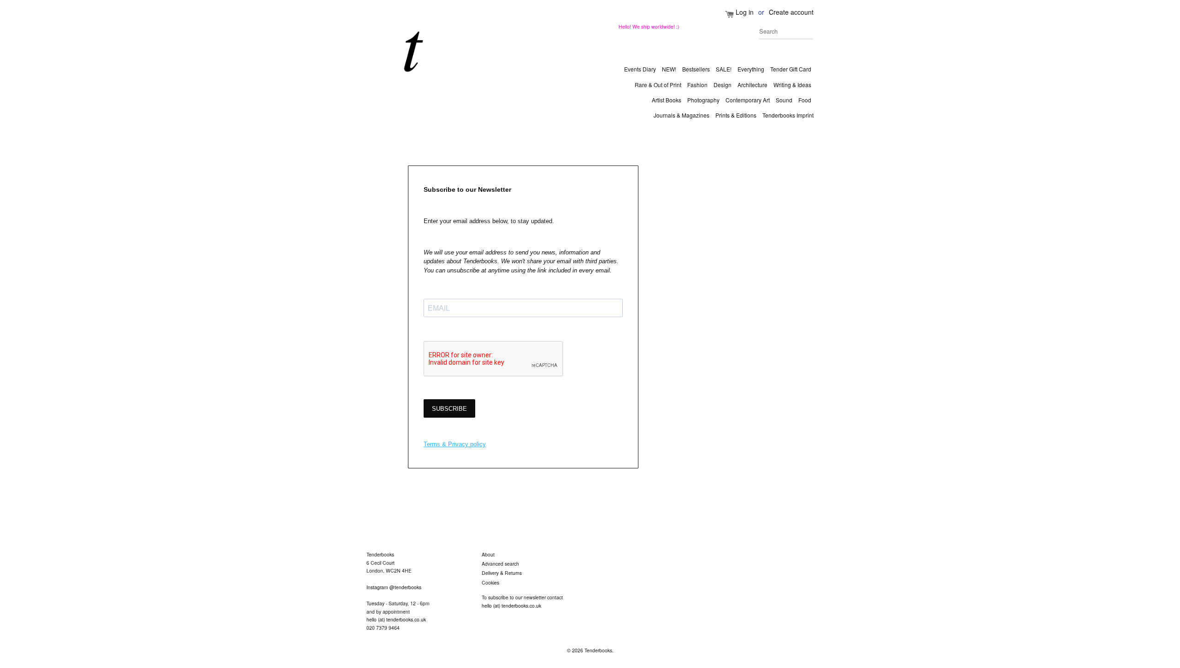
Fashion (697, 85)
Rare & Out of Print (658, 85)
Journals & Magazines (681, 115)
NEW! (669, 69)
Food (804, 100)
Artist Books (666, 100)
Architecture (752, 85)
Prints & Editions (735, 115)
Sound (784, 100)
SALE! (724, 69)
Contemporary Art (748, 100)
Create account (791, 12)
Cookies (490, 582)
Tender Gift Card (790, 69)
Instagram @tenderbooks (393, 587)
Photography (703, 100)
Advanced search (500, 563)
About (488, 554)
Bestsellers (696, 69)
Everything (751, 69)
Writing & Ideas (792, 85)
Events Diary (640, 69)
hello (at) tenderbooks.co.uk (396, 619)
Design (723, 85)
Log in (745, 12)
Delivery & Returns (502, 572)
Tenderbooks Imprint (788, 115)
